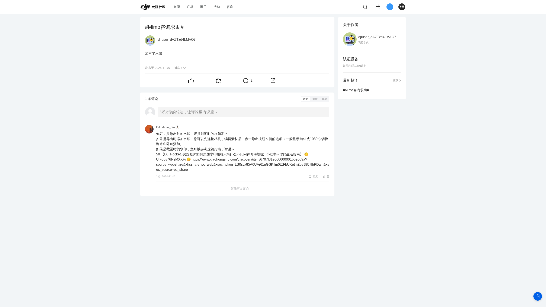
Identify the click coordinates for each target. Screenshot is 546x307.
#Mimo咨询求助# (356, 90)
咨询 (230, 7)
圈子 (203, 7)
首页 (177, 7)
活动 (216, 7)
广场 (190, 7)
